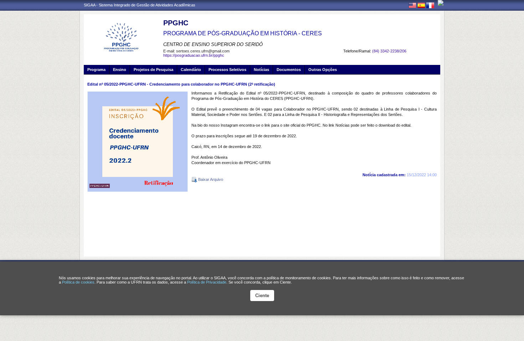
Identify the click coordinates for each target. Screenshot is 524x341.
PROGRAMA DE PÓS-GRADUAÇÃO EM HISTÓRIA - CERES (242, 33)
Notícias (261, 69)
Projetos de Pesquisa (153, 69)
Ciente (262, 295)
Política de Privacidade (206, 282)
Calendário (191, 69)
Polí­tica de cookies (78, 282)
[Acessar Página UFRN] (440, 3)
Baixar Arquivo (210, 179)
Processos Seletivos (227, 69)
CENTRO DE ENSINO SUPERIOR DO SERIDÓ (213, 44)
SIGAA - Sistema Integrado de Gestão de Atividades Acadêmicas (139, 5)
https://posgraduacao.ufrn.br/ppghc (193, 55)
